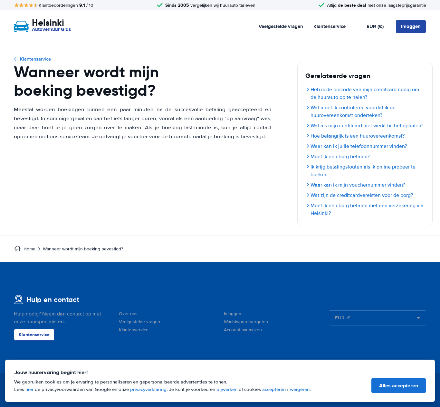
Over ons (128, 313)
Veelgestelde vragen (281, 26)
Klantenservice (329, 26)
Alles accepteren (398, 385)
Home (29, 249)
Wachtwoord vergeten (246, 322)
